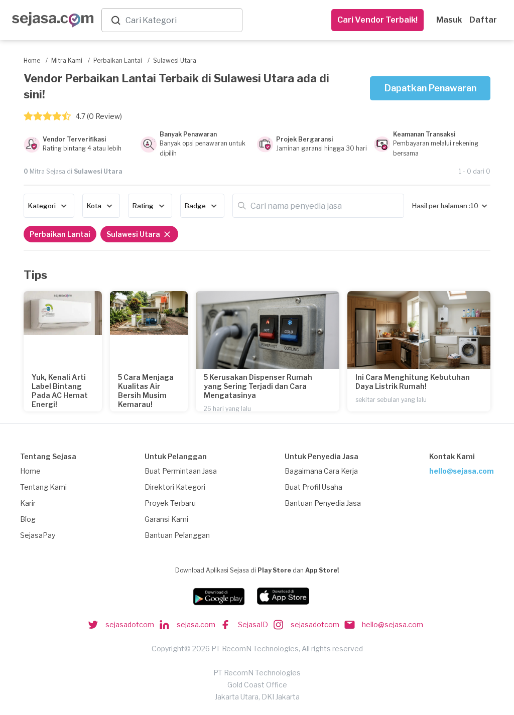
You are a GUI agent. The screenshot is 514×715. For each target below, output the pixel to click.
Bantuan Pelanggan (177, 535)
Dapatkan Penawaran (430, 88)
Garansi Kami (166, 519)
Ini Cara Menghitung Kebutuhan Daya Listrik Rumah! (412, 381)
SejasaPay (37, 535)
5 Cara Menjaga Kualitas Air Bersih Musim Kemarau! (146, 390)
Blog (28, 519)
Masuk (449, 20)
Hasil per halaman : (441, 206)
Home (30, 471)
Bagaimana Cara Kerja (321, 471)
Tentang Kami (43, 487)
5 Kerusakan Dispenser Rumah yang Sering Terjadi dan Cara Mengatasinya (258, 386)
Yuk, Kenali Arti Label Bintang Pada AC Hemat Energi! (60, 390)
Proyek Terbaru (170, 503)
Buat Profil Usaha (313, 487)
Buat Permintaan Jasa (181, 471)
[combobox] (181, 20)
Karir (28, 503)
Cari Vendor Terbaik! (377, 20)
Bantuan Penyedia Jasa (323, 503)
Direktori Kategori (175, 487)
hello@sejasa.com (461, 471)
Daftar (483, 20)
